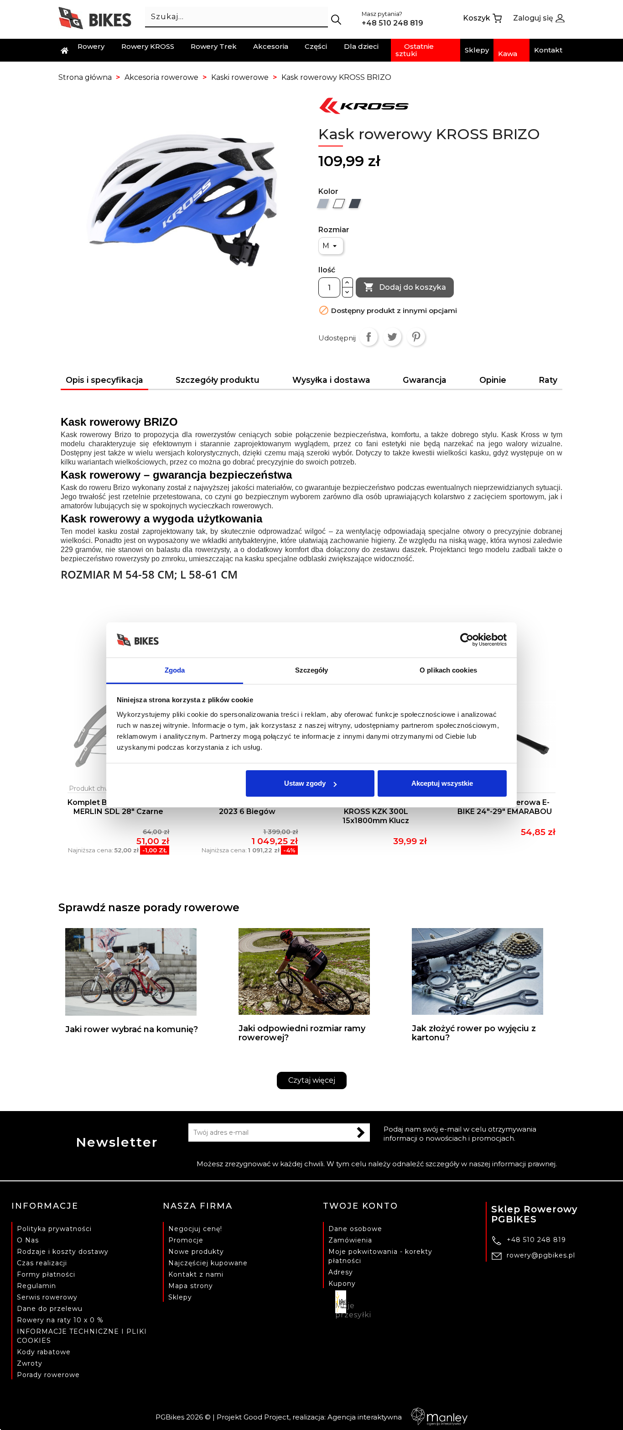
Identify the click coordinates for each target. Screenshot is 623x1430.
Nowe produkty (196, 1251)
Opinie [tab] (492, 380)
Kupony (342, 1283)
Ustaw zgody (305, 783)
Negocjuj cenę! (195, 1229)
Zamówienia (350, 1240)
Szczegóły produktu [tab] (218, 380)
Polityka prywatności (54, 1229)
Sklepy (180, 1297)
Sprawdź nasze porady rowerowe (148, 907)
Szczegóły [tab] (311, 670)
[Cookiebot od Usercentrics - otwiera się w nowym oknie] (467, 640)
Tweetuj (392, 337)
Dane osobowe (355, 1229)
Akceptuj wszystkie (442, 783)
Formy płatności (46, 1274)
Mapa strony (190, 1286)
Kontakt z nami (195, 1274)
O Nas (28, 1240)
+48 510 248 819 (536, 1240)
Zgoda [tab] (175, 670)
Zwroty (29, 1363)
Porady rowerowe (48, 1375)
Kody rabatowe (44, 1352)
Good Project (266, 1417)
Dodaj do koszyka (404, 287)
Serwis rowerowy (47, 1297)
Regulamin (36, 1286)
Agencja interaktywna (364, 1417)
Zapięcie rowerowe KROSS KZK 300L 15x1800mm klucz (376, 811)
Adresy (340, 1272)
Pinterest (416, 337)
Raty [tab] (548, 380)
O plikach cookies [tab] (448, 670)
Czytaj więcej (311, 1080)
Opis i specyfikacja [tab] (104, 380)
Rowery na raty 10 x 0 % (60, 1320)
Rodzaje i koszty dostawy (63, 1251)
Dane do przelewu (50, 1309)
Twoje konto (360, 1206)
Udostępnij (368, 337)
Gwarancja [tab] (424, 380)
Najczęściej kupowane (208, 1263)
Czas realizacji (42, 1263)
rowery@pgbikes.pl (541, 1255)
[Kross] (364, 105)
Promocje (185, 1240)
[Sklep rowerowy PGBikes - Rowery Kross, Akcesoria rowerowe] (94, 17)
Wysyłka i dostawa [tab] (331, 380)
